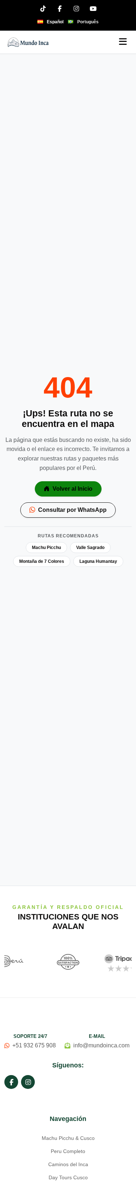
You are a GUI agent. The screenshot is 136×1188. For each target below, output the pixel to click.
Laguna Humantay (98, 561)
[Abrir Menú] (123, 42)
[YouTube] (93, 8)
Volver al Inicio (71, 489)
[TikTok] (43, 8)
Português (88, 21)
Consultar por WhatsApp (72, 510)
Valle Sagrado (90, 547)
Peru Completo (68, 1151)
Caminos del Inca (68, 1164)
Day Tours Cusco (68, 1177)
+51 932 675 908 (34, 1045)
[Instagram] (76, 8)
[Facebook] (59, 8)
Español (55, 21)
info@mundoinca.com (101, 1045)
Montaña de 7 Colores (41, 561)
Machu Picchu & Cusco (68, 1138)
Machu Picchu (46, 547)
